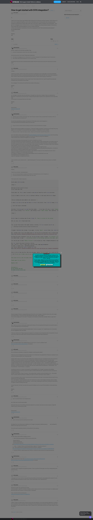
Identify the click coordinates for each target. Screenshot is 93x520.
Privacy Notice (44, 261)
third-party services (39, 262)
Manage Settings (49, 264)
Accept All (43, 264)
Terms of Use (52, 261)
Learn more (48, 258)
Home (14, 2)
